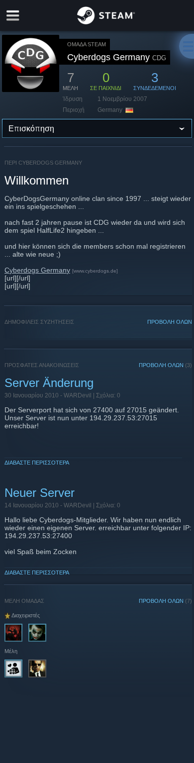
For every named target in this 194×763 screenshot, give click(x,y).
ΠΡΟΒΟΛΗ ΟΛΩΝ (169, 322)
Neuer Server (39, 492)
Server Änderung (49, 382)
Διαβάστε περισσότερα (36, 463)
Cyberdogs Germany (37, 270)
